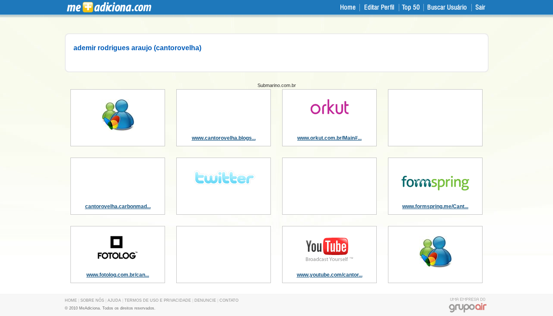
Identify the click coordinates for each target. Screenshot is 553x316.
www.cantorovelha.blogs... (224, 138)
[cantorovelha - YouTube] (329, 261)
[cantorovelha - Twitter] (224, 187)
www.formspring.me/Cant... (435, 206)
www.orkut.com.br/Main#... (329, 138)
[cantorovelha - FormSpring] (435, 195)
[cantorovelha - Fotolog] (118, 257)
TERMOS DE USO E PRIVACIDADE (157, 300)
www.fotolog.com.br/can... (117, 275)
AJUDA (114, 300)
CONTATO (228, 300)
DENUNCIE (205, 300)
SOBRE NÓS (92, 300)
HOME (71, 300)
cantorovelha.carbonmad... (118, 206)
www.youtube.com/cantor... (329, 275)
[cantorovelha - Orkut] (330, 112)
